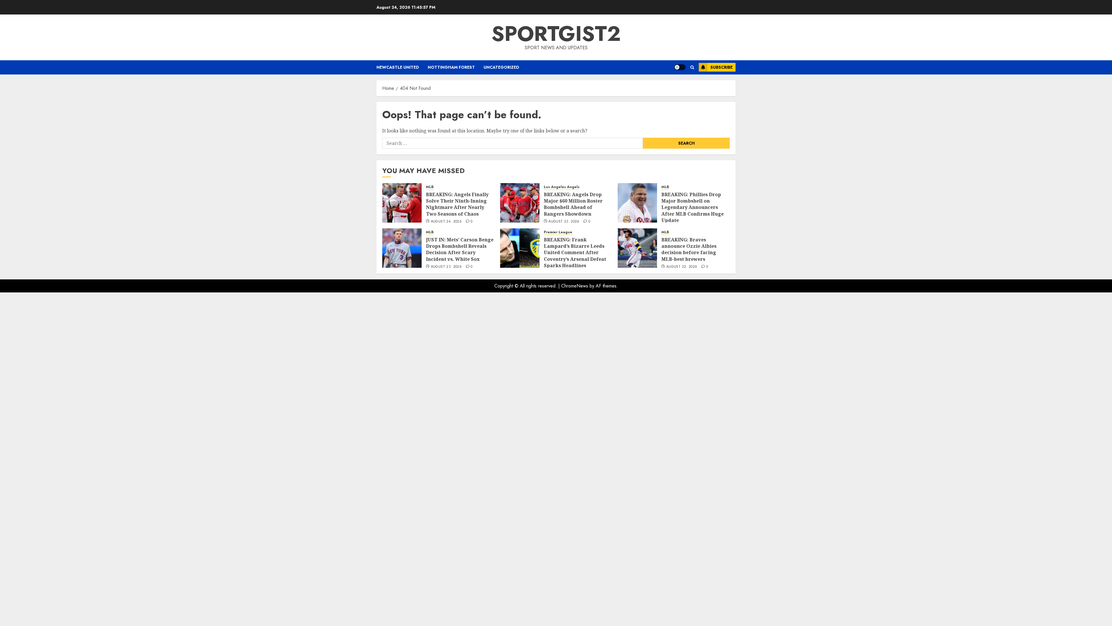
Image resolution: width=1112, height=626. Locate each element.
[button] (692, 67)
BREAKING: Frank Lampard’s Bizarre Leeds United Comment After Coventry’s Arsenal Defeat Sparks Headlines (575, 252)
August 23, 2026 (563, 221)
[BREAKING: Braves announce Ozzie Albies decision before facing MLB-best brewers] (637, 248)
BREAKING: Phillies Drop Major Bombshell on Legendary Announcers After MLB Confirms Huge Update (692, 207)
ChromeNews (574, 286)
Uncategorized (501, 67)
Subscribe (721, 67)
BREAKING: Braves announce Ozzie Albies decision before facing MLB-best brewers (688, 249)
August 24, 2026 (446, 221)
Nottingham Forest (451, 67)
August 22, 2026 (681, 267)
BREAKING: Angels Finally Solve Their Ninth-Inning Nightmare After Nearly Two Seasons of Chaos (457, 204)
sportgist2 (556, 34)
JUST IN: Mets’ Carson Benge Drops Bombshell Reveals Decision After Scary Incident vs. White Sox (459, 249)
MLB (430, 187)
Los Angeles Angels (561, 187)
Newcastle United (397, 67)
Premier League (558, 232)
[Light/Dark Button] (680, 67)
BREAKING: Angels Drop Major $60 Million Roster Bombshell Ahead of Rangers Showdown (573, 204)
